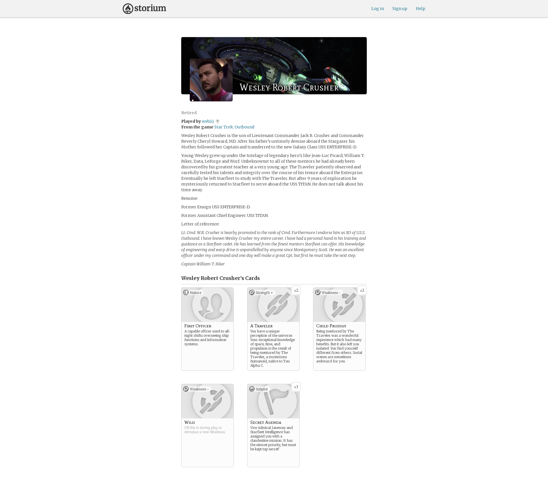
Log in (377, 8)
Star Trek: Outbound (234, 127)
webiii (208, 121)
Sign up (399, 8)
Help (420, 8)
